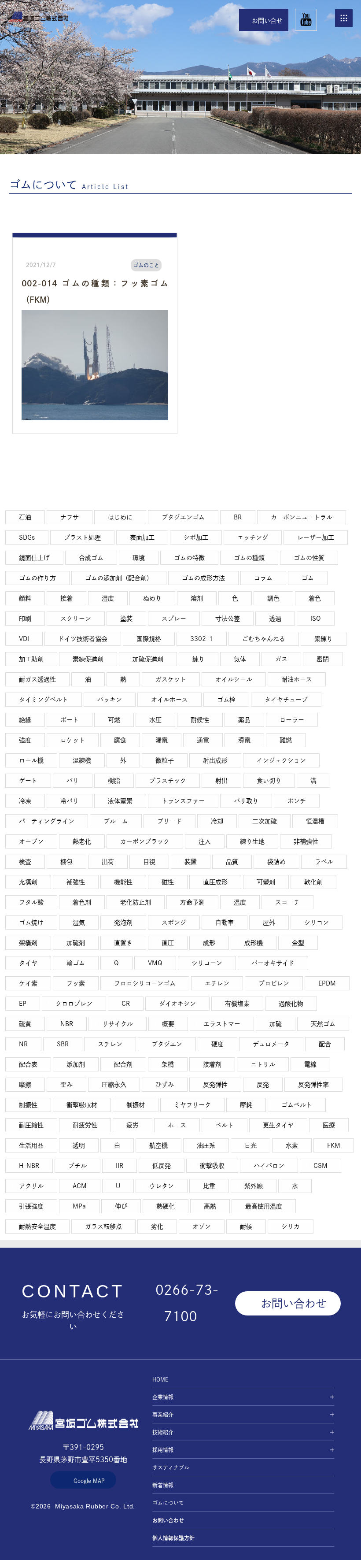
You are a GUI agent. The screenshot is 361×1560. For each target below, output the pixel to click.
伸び (121, 1206)
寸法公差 (227, 618)
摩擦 (25, 1085)
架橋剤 (28, 943)
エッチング (252, 537)
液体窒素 (120, 801)
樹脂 (114, 781)
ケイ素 (28, 983)
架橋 (168, 1064)
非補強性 (306, 841)
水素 (292, 1145)
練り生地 (252, 841)
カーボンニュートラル (301, 517)
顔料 (25, 598)
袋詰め (276, 862)
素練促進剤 (88, 659)
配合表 (28, 1064)
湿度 (108, 598)
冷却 (217, 821)
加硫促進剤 (148, 659)
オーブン (31, 841)
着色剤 (82, 902)
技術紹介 (162, 1432)
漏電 (161, 740)
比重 (209, 1186)
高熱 (210, 1206)
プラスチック (167, 781)
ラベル (324, 862)
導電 (244, 740)
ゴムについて (168, 1502)
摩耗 (246, 1105)
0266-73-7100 (187, 1303)
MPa (79, 1206)
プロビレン (273, 983)
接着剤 (212, 1064)
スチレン (110, 1044)
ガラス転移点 (103, 1226)
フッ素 (75, 983)
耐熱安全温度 (37, 1226)
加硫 (275, 1024)
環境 (139, 558)
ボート (69, 720)
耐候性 (200, 720)
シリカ (290, 1226)
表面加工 (142, 537)
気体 (240, 659)
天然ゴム (323, 1024)
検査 (25, 862)
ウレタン (161, 1186)
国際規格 (148, 639)
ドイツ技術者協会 (82, 639)
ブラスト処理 (82, 537)
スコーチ (287, 902)
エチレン (217, 983)
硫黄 (25, 1024)
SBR (63, 1044)
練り (198, 659)
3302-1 (201, 639)
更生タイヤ (278, 1125)
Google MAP (89, 1480)
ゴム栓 (226, 700)
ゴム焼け (31, 922)
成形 (209, 943)
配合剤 (123, 1064)
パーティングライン (46, 821)
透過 (275, 618)
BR (238, 517)
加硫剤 (75, 943)
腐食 (120, 740)
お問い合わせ (294, 1303)
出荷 (108, 862)
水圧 (155, 720)
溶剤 (197, 598)
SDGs (27, 537)
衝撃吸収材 (81, 1105)
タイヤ (28, 963)
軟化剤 (313, 882)
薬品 (244, 720)
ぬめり (152, 598)
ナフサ (69, 517)
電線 (310, 1064)
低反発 (161, 1166)
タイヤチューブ (286, 700)
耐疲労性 (85, 1125)
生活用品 (31, 1145)
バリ (72, 781)
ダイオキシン (177, 1003)
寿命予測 (192, 902)
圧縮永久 (114, 1085)
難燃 (286, 740)
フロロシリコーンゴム (145, 983)
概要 (168, 1024)
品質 (232, 862)
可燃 (114, 720)
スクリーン (75, 618)
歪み (66, 1085)
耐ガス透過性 (37, 679)
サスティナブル (170, 1467)
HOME (38, 16)
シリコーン (207, 963)
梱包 (66, 862)
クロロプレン (73, 1003)
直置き (123, 943)
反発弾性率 (313, 1085)
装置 (190, 862)
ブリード (169, 821)
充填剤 (28, 882)
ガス (281, 659)
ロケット (72, 740)
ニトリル (262, 1064)
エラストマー (221, 1024)
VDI (24, 639)
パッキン (109, 700)
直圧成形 (215, 882)
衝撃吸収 (212, 1166)
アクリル (31, 1186)
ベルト (224, 1125)
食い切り (269, 781)
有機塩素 (237, 1003)
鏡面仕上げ (34, 558)
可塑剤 (266, 882)
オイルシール (233, 679)
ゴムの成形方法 (203, 578)
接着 (66, 598)
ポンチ (296, 801)
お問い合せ (267, 21)
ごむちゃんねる (263, 639)
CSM (320, 1166)
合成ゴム (91, 558)
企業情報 (162, 1397)
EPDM (327, 983)
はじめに (120, 517)
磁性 (168, 882)
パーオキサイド (273, 963)
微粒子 (164, 760)
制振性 (28, 1105)
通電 (203, 740)
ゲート (28, 781)
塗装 (126, 618)
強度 (25, 740)
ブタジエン (166, 1044)
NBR (66, 1024)
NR (23, 1044)
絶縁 (25, 720)
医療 (329, 1125)
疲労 (132, 1125)
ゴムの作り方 (37, 578)
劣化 (157, 1226)
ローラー (292, 720)
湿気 (79, 922)
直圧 (168, 943)
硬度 (217, 1044)
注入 (205, 841)
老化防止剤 (135, 902)
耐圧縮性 (31, 1125)
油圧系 (206, 1145)
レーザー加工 (315, 537)
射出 (221, 781)
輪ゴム (75, 963)
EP (22, 1003)
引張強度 (31, 1206)
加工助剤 (31, 659)
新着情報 (162, 1485)
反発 (263, 1085)
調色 (273, 598)
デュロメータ (271, 1044)
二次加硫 (264, 821)
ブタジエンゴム (183, 517)
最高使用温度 (263, 1206)
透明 (79, 1145)
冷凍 (25, 801)
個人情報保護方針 (173, 1538)
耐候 (246, 1226)
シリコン (316, 922)
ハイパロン (269, 1166)
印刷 (25, 618)
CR (126, 1003)
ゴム (308, 578)
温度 (240, 902)
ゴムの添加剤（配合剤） (119, 578)
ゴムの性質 (309, 558)
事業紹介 (162, 1414)
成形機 (253, 943)
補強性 (75, 882)
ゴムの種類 (249, 558)
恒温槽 (315, 821)
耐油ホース (296, 679)
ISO (315, 618)
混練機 (82, 760)
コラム (263, 578)
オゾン (201, 1226)
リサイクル (117, 1024)
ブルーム (115, 821)
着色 (315, 598)
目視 (149, 862)
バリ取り (246, 801)
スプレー (174, 618)
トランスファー (183, 801)
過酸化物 (291, 1003)
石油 (25, 517)
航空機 (158, 1145)
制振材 (135, 1105)
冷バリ (69, 801)
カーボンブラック (144, 841)
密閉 (323, 659)
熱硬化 (165, 1206)
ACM (80, 1186)
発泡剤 (123, 922)
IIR (119, 1166)
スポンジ (174, 922)
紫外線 (253, 1186)
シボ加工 (196, 537)
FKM (333, 1145)
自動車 (224, 922)
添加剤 (75, 1064)
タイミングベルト (43, 700)
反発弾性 (215, 1085)
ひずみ (164, 1085)
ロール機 (31, 760)
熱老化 (82, 841)
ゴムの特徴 (189, 558)
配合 (325, 1044)
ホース (177, 1125)
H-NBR (29, 1166)
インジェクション (281, 760)
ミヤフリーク (192, 1105)
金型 (298, 943)
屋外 (269, 922)
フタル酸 (31, 902)
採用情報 (162, 1450)
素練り (323, 639)
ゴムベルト (296, 1105)
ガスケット (170, 679)
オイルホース (169, 700)
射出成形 (215, 760)
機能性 (123, 882)
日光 (250, 1145)
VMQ (155, 963)
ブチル (77, 1166)
